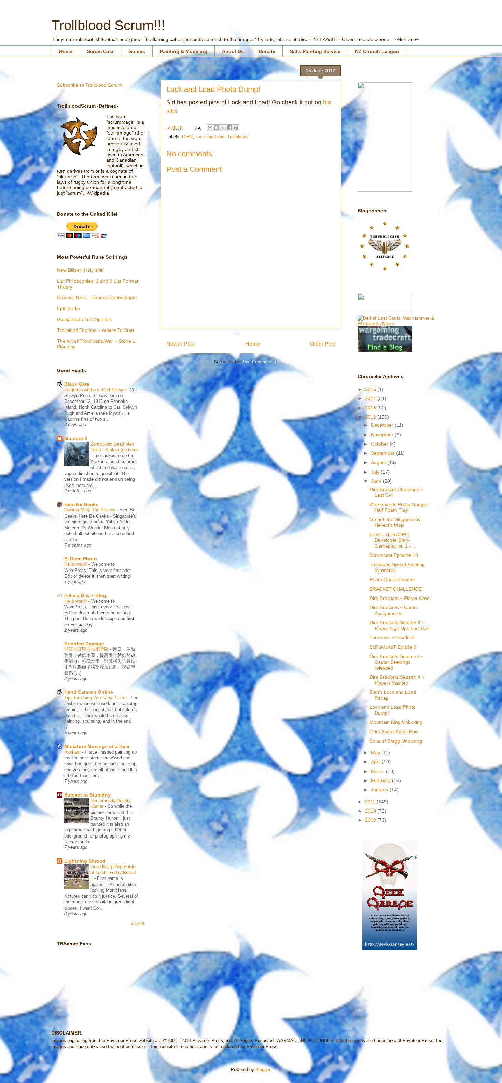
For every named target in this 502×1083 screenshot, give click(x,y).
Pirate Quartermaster (392, 579)
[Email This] (210, 127)
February (381, 780)
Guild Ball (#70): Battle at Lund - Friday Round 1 (113, 872)
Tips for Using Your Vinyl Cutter (96, 697)
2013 (371, 407)
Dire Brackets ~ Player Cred (399, 598)
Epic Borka (68, 308)
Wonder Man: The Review (90, 509)
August (379, 462)
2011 (371, 801)
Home (65, 51)
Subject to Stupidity (87, 795)
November (383, 434)
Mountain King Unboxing (395, 722)
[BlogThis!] (216, 127)
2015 (371, 389)
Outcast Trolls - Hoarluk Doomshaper (97, 297)
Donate (267, 51)
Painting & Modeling (183, 51)
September (383, 453)
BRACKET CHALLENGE (395, 589)
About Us (233, 51)
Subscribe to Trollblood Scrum (89, 85)
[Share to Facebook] (229, 127)
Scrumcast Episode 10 (393, 555)
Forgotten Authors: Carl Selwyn (95, 389)
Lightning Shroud (85, 861)
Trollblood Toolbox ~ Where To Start (95, 330)
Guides (136, 51)
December (383, 425)
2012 (371, 417)
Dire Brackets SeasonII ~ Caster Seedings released (396, 662)
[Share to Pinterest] (236, 127)
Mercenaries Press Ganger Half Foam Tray (398, 507)
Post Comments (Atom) (264, 361)
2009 (371, 820)
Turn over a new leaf (391, 637)
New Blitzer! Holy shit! (80, 270)
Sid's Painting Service (315, 51)
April (376, 761)
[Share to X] (223, 127)
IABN (187, 136)
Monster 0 (75, 438)
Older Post (323, 344)
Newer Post (180, 344)
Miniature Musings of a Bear (97, 746)
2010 (371, 811)
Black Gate (76, 384)
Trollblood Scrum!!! (108, 25)
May (376, 752)
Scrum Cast (100, 51)
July (376, 472)
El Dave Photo (80, 558)
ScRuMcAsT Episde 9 (392, 647)
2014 (371, 398)
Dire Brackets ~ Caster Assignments (393, 610)
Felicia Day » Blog (85, 595)
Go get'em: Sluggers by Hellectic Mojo (394, 522)
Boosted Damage (84, 643)
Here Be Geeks (81, 504)
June (377, 481)
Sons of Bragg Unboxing (395, 741)
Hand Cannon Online (88, 692)
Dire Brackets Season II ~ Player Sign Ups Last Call (399, 625)
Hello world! (76, 564)
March (378, 771)
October (380, 444)
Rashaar (73, 752)
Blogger (262, 1069)
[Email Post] (198, 127)
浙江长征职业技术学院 (87, 649)
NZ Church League (377, 51)
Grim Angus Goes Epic (393, 731)
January (380, 789)
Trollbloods (238, 136)
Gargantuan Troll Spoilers (84, 319)
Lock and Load (209, 136)
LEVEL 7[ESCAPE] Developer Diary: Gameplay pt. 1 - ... (392, 540)
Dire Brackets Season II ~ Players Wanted (396, 680)
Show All (137, 923)
